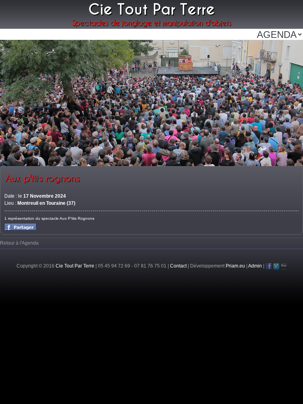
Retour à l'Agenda (19, 243)
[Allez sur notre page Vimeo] (276, 266)
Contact (178, 266)
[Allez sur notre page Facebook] (269, 266)
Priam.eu (235, 266)
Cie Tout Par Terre (75, 266)
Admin (255, 266)
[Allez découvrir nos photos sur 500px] (284, 266)
